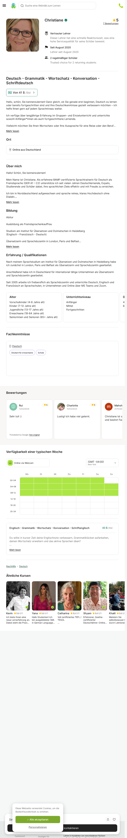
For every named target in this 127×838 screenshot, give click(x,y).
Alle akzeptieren (38, 819)
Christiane (54, 20)
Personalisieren (38, 827)
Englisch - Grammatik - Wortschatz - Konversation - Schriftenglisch (49, 528)
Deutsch (17, 346)
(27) (21, 613)
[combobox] (57, 5)
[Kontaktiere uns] (121, 5)
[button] (114, 819)
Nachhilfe (11, 566)
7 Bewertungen (110, 23)
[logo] (13, 5)
